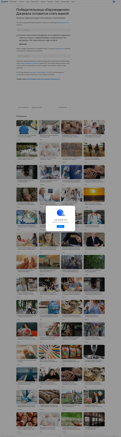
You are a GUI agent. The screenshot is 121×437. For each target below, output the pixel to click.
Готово (60, 226)
